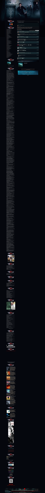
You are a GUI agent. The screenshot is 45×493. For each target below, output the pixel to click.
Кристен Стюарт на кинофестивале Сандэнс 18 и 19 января (9, 221)
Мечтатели (8, 325)
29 (12, 451)
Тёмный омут (8, 321)
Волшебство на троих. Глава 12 (9, 333)
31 (8, 452)
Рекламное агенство (9, 55)
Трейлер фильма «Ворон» (9, 169)
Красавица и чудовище (9, 45)
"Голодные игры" (8, 40)
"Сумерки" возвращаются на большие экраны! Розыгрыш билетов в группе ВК (10, 73)
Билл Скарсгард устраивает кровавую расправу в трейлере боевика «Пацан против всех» (10, 186)
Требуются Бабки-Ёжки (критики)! (10, 267)
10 (8, 450)
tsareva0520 (10, 475)
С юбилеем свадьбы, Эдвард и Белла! (25, 63)
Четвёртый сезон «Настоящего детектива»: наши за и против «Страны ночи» (10, 183)
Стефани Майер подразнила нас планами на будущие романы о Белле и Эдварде (10, 76)
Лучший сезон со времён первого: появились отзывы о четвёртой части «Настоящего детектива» (9, 236)
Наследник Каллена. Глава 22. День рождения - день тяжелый (9, 335)
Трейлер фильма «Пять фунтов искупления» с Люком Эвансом (9, 151)
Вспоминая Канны (8, 150)
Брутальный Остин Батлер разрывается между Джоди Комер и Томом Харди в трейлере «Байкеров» (10, 180)
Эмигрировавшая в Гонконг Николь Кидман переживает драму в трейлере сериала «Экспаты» (10, 247)
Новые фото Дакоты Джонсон (9, 213)
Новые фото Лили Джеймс (9, 208)
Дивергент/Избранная (9, 43)
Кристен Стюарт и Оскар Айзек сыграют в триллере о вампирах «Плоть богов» (10, 159)
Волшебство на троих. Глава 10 (9, 338)
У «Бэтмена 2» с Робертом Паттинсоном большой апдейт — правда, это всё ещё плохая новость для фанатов (10, 141)
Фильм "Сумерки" (8, 30)
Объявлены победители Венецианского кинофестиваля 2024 (10, 136)
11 (9, 450)
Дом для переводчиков (9, 294)
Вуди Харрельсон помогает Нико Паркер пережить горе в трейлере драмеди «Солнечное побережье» (10, 220)
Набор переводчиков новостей (9, 266)
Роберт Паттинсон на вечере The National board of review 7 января (10, 107)
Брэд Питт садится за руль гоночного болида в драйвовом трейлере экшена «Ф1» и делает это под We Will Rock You (10, 143)
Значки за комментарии (9, 274)
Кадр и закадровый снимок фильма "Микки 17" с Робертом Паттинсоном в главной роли (10, 122)
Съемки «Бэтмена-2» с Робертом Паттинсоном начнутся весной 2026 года (10, 89)
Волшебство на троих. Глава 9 (9, 340)
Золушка (7, 44)
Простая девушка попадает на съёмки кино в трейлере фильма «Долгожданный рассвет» (10, 205)
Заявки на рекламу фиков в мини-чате (11, 362)
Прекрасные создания (9, 41)
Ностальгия (8, 49)
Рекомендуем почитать (9, 54)
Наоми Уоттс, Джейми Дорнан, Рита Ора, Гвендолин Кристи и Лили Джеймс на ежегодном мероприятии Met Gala (10, 158)
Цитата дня (8, 50)
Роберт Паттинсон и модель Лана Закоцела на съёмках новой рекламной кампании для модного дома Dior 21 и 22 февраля (10, 190)
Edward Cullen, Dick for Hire (9, 317)
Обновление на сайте (9, 70)
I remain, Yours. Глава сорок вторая (10, 334)
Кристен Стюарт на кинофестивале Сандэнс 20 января (9, 218)
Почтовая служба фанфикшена (9, 295)
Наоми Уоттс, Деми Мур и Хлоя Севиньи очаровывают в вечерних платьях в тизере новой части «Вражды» (10, 246)
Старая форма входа (11, 25)
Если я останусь (8, 46)
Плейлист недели (8, 52)
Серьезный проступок (9, 320)
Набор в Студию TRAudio (9, 269)
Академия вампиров (8, 42)
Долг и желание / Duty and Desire (10, 324)
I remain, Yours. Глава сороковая (9, 339)
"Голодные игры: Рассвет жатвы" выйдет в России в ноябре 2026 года (10, 77)
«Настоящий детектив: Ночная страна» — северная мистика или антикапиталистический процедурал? (10, 223)
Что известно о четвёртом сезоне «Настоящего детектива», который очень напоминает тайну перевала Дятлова (10, 244)
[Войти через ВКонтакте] (9, 24)
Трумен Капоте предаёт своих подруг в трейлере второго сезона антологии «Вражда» (10, 237)
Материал (23, 36)
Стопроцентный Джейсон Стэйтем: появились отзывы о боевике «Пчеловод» (10, 230)
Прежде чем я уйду (8, 48)
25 (9, 451)
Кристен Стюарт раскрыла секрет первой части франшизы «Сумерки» (10, 193)
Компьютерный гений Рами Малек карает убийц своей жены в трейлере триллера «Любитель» (10, 113)
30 (13, 451)
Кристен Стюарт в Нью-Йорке (9, 170)
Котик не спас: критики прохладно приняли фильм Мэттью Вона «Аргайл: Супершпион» (10, 209)
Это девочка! (8, 163)
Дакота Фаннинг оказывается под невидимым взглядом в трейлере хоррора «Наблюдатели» (10, 181)
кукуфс (12, 475)
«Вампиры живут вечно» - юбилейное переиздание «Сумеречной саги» (9, 103)
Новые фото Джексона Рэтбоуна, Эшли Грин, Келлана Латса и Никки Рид (10, 146)
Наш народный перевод (9, 283)
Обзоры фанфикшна (9, 36)
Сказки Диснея (8, 47)
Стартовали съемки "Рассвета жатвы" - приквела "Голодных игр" (10, 91)
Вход (29, 69)
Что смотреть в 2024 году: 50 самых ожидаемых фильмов (9, 239)
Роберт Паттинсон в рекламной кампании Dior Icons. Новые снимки (10, 125)
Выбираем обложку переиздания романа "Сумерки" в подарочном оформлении (10, 75)
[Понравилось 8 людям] (17, 25)
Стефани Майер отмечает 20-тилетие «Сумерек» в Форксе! (9, 78)
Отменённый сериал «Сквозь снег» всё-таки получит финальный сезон (10, 166)
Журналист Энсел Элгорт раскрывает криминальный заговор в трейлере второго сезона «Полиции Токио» (10, 231)
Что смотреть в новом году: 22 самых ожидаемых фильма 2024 (10, 233)
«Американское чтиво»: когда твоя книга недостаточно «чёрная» (10, 194)
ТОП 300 (7, 290)
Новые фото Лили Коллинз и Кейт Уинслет (10, 137)
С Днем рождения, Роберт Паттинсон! (10, 97)
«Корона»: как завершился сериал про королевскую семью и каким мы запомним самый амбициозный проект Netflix (10, 250)
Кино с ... (7, 51)
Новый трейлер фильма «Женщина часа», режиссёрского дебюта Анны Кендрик (10, 129)
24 (8, 451)
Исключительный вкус (9, 315)
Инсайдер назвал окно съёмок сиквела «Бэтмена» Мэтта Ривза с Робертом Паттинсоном (10, 241)
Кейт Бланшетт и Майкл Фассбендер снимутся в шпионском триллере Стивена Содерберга (10, 216)
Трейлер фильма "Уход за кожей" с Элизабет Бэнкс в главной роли (9, 144)
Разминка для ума (8, 53)
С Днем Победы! (8, 98)
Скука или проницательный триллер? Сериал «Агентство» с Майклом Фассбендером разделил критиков (9, 116)
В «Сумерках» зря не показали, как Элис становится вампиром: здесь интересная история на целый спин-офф (10, 82)
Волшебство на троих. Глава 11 (9, 336)
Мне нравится (20, 26)
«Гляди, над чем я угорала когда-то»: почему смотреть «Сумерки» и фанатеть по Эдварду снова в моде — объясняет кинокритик (10, 87)
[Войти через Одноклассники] (12, 24)
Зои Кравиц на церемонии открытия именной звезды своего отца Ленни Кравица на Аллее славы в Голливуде (10, 168)
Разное (7, 57)
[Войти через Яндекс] (11, 24)
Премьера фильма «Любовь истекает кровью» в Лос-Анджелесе (9, 176)
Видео (7, 38)
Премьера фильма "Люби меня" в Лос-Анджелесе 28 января (10, 104)
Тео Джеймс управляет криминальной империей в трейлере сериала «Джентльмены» (10, 187)
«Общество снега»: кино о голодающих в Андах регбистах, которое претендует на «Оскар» (10, 225)
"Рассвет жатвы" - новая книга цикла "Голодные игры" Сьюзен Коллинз (9, 100)
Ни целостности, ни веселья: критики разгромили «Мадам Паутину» (9, 200)
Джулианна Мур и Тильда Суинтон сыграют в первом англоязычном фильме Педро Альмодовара (10, 212)
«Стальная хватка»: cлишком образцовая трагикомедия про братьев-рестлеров (10, 226)
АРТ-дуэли (8, 56)
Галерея (7, 34)
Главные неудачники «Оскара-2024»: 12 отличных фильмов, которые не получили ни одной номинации (10, 175)
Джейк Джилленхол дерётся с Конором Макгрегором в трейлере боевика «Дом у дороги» (10, 215)
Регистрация (27, 69)
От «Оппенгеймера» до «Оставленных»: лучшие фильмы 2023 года (10, 242)
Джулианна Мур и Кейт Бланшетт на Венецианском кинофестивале (9, 138)
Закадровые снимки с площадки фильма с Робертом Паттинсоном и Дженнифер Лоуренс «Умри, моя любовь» (10, 140)
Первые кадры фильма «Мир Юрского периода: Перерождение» (10, 133)
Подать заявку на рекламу (11, 310)
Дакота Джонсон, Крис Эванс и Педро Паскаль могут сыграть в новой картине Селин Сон (10, 203)
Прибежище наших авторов (9, 293)
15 (12, 450)
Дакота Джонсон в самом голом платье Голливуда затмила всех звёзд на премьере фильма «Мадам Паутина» (10, 202)
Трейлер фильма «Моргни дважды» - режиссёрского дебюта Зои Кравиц (9, 162)
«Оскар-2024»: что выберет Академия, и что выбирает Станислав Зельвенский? (10, 173)
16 (13, 450)
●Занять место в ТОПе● (11, 328)
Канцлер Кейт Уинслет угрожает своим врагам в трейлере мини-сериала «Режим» (10, 206)
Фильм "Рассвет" (8, 32)
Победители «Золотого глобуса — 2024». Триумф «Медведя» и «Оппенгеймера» (10, 234)
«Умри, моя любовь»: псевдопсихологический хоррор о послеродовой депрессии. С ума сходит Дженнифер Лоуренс (10, 93)
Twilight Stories (8, 316)
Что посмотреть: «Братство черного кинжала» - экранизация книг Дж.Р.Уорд (9, 88)
